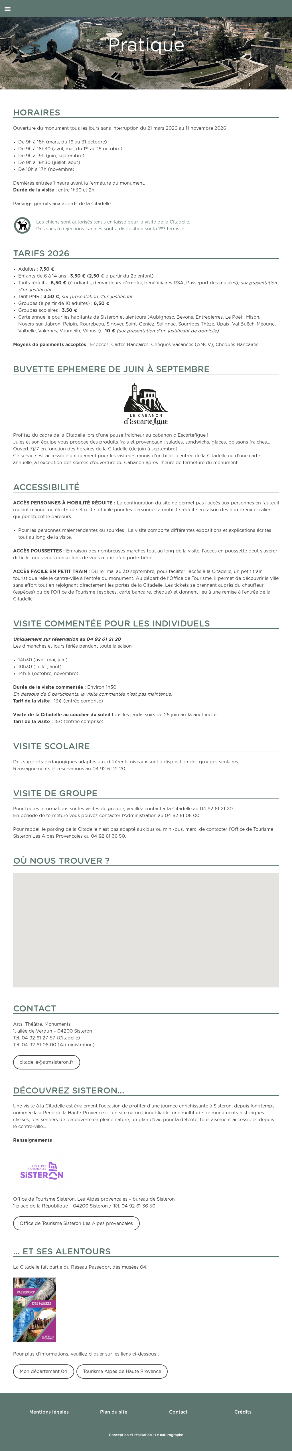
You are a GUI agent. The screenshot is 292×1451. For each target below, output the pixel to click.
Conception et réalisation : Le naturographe (146, 1435)
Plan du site (113, 1412)
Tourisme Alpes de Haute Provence (122, 1371)
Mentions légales (49, 1412)
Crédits (243, 1412)
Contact (178, 1412)
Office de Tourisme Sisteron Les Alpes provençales (76, 1223)
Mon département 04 (43, 1371)
